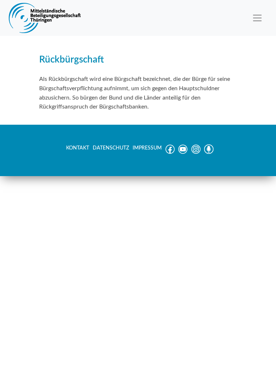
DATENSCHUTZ (111, 148)
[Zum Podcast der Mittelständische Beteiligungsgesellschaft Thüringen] (208, 152)
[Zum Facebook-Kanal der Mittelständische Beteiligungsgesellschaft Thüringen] (170, 152)
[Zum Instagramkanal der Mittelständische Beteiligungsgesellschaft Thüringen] (196, 152)
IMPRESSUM (147, 148)
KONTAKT (77, 148)
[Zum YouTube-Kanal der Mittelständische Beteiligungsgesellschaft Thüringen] (183, 152)
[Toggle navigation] (257, 18)
